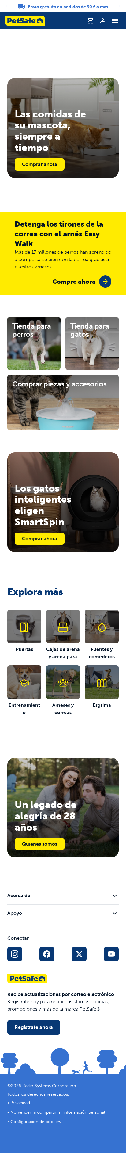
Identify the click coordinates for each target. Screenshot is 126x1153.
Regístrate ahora (34, 1027)
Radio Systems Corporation (49, 1085)
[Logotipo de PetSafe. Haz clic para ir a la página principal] (25, 21)
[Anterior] (6, 6)
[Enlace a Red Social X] (79, 954)
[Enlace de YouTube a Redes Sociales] (111, 954)
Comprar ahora (39, 164)
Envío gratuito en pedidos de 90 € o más (68, 6)
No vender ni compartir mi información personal (57, 1112)
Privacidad (20, 1102)
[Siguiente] (120, 6)
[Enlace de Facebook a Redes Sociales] (46, 954)
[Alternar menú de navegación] (115, 21)
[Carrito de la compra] (90, 21)
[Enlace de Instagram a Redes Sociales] (14, 954)
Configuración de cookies (35, 1121)
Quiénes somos (39, 844)
